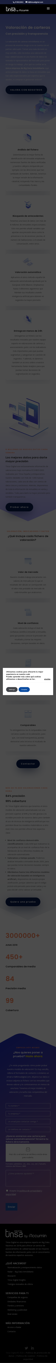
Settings (12, 689)
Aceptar (24, 689)
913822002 (19, 2)
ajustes (47, 679)
